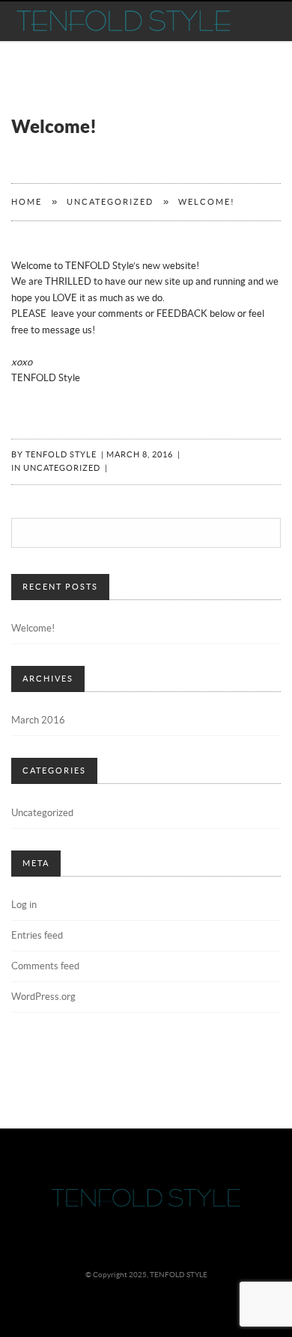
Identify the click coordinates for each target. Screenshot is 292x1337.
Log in (24, 905)
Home (26, 202)
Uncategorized (110, 202)
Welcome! (33, 628)
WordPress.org (43, 997)
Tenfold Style (61, 455)
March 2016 (38, 720)
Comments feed (45, 966)
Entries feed (37, 935)
